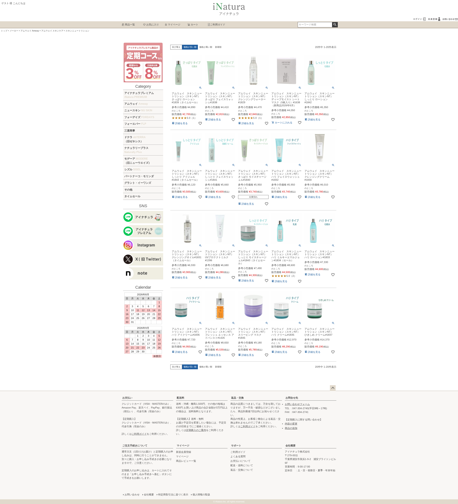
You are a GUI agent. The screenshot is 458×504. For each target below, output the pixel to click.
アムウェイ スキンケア (52, 31)
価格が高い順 (205, 47)
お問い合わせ (132, 494)
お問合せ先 (292, 397)
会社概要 (291, 445)
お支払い (127, 397)
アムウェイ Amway (30, 31)
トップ (4, 31)
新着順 (218, 47)
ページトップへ (333, 388)
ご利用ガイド (217, 24)
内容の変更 (291, 423)
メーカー (14, 31)
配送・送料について (241, 465)
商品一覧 (130, 24)
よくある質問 (237, 456)
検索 (335, 24)
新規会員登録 (183, 452)
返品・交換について (241, 469)
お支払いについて (240, 460)
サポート (236, 445)
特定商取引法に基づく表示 (173, 494)
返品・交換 (237, 397)
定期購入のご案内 (196, 430)
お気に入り (152, 24)
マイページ (174, 24)
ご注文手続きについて (134, 445)
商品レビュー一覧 (186, 460)
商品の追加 (291, 428)
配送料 (180, 397)
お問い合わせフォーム (297, 404)
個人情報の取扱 (201, 494)
